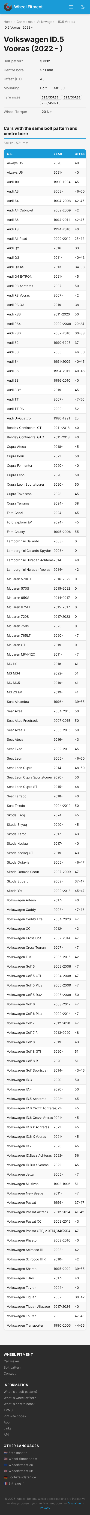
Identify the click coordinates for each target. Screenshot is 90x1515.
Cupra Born (15, 456)
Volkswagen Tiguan (21, 1297)
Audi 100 (13, 182)
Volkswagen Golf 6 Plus (24, 1014)
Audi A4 (13, 201)
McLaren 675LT (19, 607)
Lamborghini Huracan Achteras (30, 560)
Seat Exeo (14, 749)
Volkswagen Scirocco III (25, 1250)
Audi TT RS (15, 409)
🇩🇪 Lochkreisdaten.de (20, 1477)
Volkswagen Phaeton (22, 1240)
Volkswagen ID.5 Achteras (26, 1099)
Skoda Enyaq (17, 824)
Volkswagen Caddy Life (24, 919)
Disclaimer (75, 1503)
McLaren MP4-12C (21, 654)
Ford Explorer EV (19, 522)
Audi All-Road (17, 239)
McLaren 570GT (19, 579)
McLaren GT (16, 645)
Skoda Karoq (17, 834)
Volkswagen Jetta (20, 1174)
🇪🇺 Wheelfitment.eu (18, 1465)
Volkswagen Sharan (21, 1269)
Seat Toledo (16, 806)
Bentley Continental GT (24, 428)
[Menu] (71, 7)
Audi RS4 (14, 324)
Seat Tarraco (16, 796)
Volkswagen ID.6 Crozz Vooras (30, 1118)
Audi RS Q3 (15, 305)
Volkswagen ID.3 (19, 1080)
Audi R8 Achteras (20, 286)
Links (7, 1428)
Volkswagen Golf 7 (21, 1023)
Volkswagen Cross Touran (26, 947)
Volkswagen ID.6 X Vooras (26, 1136)
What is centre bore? (19, 1404)
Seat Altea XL (17, 730)
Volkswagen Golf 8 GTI (24, 1051)
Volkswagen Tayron (21, 1287)
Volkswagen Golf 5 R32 (24, 995)
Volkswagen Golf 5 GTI (24, 976)
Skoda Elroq (16, 815)
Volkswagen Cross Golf (24, 938)
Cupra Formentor (19, 465)
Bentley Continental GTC (25, 437)
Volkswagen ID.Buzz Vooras (27, 1165)
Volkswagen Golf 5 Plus (24, 985)
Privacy (45, 1508)
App (6, 1422)
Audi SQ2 (14, 390)
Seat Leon (14, 758)
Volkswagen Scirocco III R (26, 1259)
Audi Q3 (13, 257)
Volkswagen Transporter (25, 1325)
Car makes (25, 22)
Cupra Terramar (19, 503)
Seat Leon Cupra (19, 768)
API (6, 1434)
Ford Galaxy (16, 532)
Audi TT (13, 399)
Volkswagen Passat (21, 1202)
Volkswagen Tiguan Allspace (28, 1306)
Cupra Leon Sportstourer (25, 484)
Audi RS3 (14, 314)
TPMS (8, 1410)
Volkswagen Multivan (23, 1184)
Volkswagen (45, 22)
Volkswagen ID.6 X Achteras (28, 1127)
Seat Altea (14, 711)
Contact (10, 1373)
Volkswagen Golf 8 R (22, 1061)
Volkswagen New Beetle (25, 1193)
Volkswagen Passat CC (24, 1221)
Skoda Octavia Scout (23, 872)
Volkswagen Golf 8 (21, 1042)
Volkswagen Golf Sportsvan (27, 1070)
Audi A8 (13, 229)
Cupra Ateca (16, 447)
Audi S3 (13, 352)
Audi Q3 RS (15, 267)
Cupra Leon (15, 475)
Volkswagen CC (18, 928)
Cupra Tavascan (19, 494)
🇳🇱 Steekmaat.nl (16, 1453)
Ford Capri (15, 513)
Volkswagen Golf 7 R (22, 1032)
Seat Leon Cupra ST (22, 787)
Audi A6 (13, 220)
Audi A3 (13, 191)
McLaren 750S (18, 626)
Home (8, 22)
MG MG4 (13, 673)
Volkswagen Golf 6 (21, 1004)
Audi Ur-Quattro (19, 418)
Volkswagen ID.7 (19, 1146)
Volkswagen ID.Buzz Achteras (29, 1155)
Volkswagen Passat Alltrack (27, 1212)
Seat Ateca (15, 739)
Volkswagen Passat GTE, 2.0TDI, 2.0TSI (37, 1231)
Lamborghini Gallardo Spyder (29, 551)
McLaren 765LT (19, 635)
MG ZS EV (14, 692)
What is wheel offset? (20, 1398)
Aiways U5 (15, 163)
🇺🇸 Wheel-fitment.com (20, 1459)
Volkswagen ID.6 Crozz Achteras (31, 1108)
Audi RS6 (14, 333)
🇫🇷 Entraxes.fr (14, 1483)
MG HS (12, 664)
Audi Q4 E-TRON (19, 276)
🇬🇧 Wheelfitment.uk (18, 1471)
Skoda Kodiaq (17, 843)
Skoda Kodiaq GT (20, 853)
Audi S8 (13, 380)
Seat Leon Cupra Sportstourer (29, 777)
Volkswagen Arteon (21, 900)
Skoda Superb (18, 881)
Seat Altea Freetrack (22, 720)
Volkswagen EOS (19, 957)
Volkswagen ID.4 (19, 1089)
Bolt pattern (12, 1367)
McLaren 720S (18, 616)
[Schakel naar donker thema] (82, 6)
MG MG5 (13, 683)
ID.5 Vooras (66, 22)
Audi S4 (13, 361)
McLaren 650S (18, 598)
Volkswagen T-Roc (21, 1278)
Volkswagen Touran (21, 1316)
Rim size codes (15, 1416)
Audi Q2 (13, 248)
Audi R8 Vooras (18, 295)
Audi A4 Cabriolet (20, 210)
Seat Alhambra (18, 702)
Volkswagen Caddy (21, 910)
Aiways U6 (15, 172)
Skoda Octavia (18, 862)
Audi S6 (13, 371)
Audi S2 (12, 343)
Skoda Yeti (15, 891)
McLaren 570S (18, 588)
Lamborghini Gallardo (23, 541)
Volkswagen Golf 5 (21, 966)
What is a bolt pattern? (20, 1391)
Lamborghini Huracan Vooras (28, 569)
